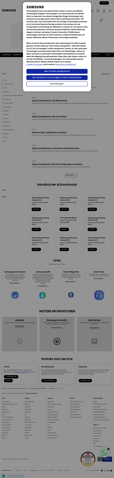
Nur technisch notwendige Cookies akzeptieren (57, 78)
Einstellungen (57, 84)
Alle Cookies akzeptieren (57, 71)
